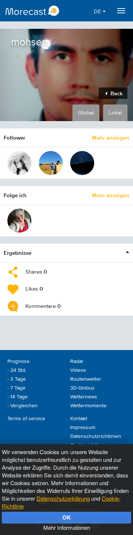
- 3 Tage (16, 379)
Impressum (82, 427)
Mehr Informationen (66, 527)
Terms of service (26, 418)
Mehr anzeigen (110, 137)
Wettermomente (88, 405)
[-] (51, 163)
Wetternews (83, 396)
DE (98, 11)
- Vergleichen (22, 405)
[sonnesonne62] (82, 163)
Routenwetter (85, 379)
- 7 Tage (16, 388)
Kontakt (78, 418)
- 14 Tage (17, 396)
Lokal (115, 113)
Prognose (18, 361)
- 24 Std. (16, 370)
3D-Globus (82, 388)
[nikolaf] (19, 163)
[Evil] (19, 221)
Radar (76, 361)
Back (116, 93)
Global (86, 113)
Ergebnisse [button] (17, 253)
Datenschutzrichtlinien (95, 436)
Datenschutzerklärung (63, 498)
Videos (78, 370)
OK (66, 517)
